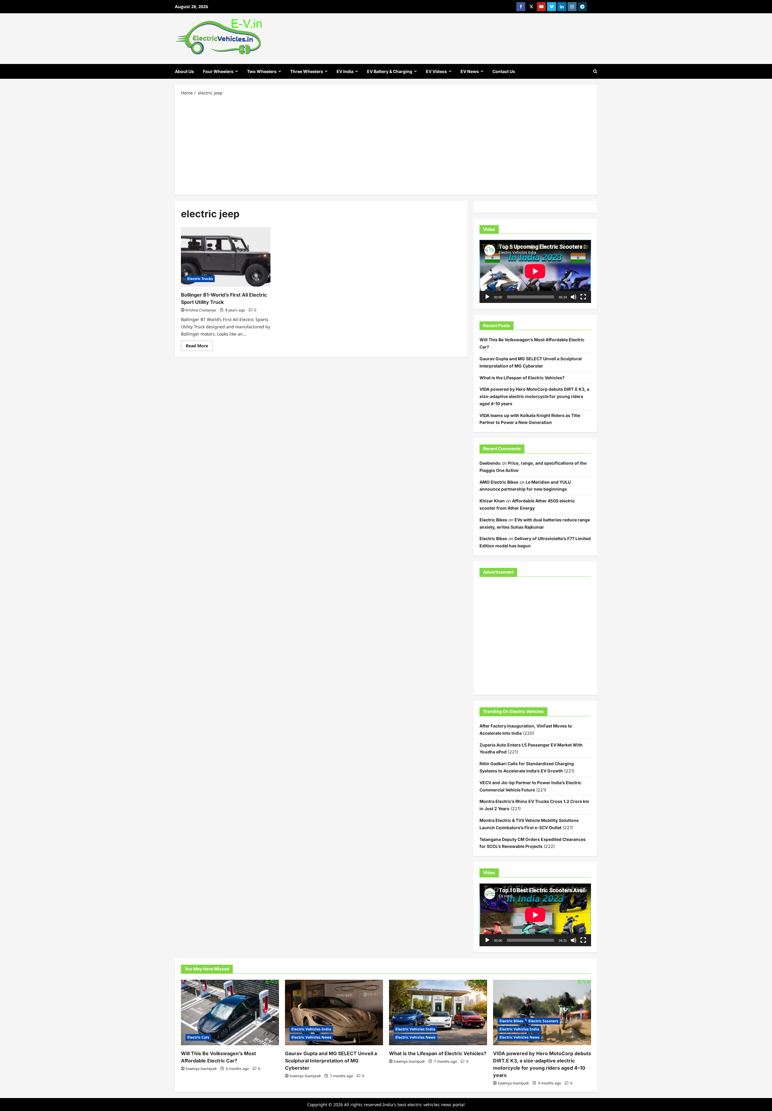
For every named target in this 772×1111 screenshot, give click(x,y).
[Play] (487, 297)
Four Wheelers (218, 71)
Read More (199, 346)
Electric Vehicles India (311, 1029)
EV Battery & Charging (389, 71)
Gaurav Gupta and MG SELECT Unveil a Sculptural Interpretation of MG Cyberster (331, 1060)
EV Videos (436, 71)
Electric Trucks (200, 278)
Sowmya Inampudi (201, 1068)
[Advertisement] (386, 145)
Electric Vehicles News (311, 1037)
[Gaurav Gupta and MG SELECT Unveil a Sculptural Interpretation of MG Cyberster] (334, 1012)
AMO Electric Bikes (498, 482)
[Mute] (574, 297)
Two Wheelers (262, 71)
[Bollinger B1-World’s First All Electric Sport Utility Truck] (226, 257)
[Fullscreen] (583, 297)
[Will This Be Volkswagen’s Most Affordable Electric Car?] (230, 1012)
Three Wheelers (306, 71)
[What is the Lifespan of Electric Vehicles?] (438, 1012)
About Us (184, 71)
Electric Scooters (543, 1020)
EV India (345, 71)
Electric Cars (198, 1037)
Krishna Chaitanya (200, 310)
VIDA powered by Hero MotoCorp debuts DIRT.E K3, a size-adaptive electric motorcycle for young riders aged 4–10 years (534, 396)
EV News (469, 71)
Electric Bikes (493, 519)
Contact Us (503, 71)
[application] (535, 271)
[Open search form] (595, 71)
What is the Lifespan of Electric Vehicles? (522, 377)
